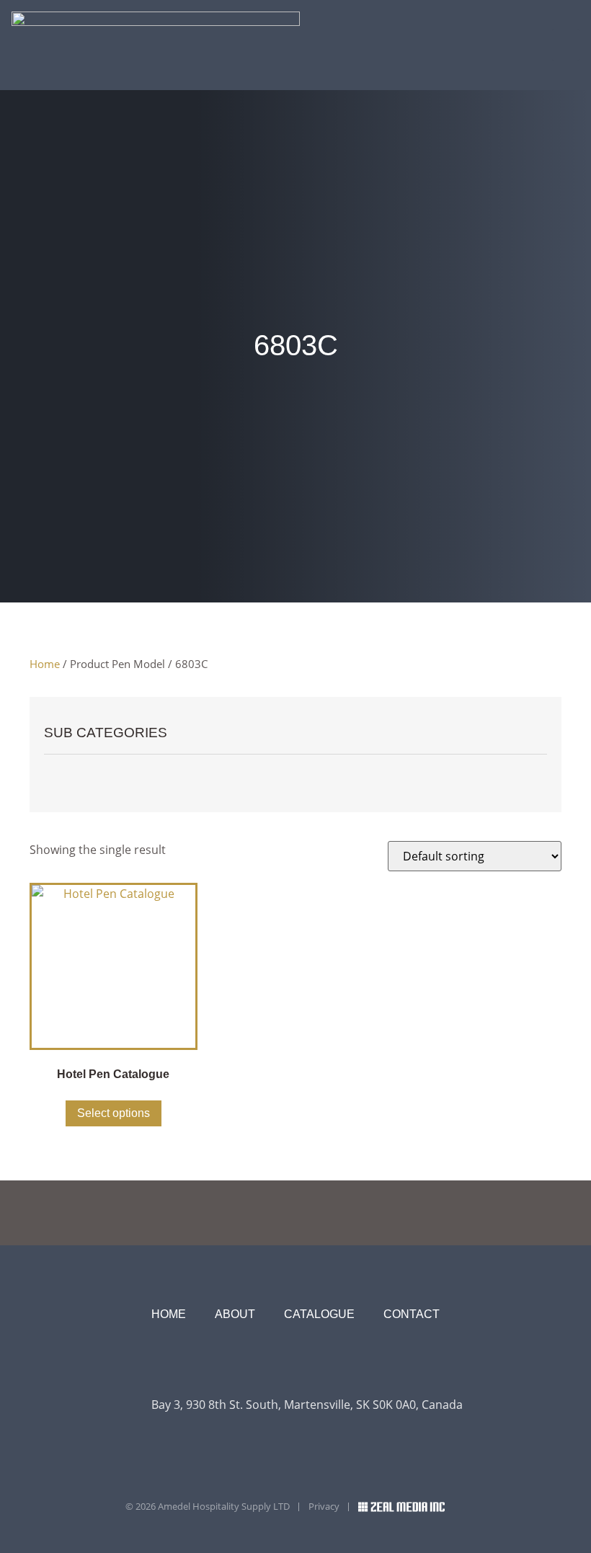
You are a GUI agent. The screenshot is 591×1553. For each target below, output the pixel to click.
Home (45, 664)
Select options (113, 1113)
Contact (411, 1314)
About (235, 1314)
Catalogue (319, 1314)
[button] (565, 45)
